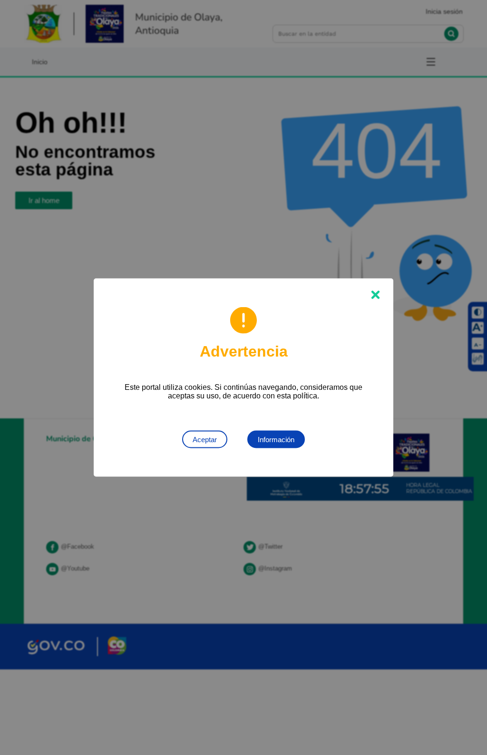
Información (276, 440)
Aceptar (205, 440)
